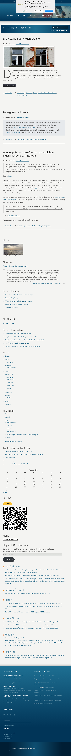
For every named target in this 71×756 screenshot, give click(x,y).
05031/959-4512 (8, 736)
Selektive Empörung (11, 298)
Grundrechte (9, 362)
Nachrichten (8, 226)
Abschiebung (21, 93)
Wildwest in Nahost (11, 307)
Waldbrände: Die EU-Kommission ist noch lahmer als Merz (23, 625)
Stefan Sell (10, 651)
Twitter (7, 323)
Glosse (7, 359)
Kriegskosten (52, 93)
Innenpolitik (8, 93)
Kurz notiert (8, 139)
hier (36, 188)
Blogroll (55, 1)
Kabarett (7, 371)
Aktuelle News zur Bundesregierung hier (16, 266)
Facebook (10, 323)
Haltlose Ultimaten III (33, 346)
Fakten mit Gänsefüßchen (24, 334)
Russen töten (9, 638)
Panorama (8, 392)
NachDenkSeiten (13, 566)
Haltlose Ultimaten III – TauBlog (42, 695)
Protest (35, 139)
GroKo (35, 93)
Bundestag (29, 93)
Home (52, 30)
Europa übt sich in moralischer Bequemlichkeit (29, 340)
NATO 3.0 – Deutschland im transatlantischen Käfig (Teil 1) (23, 575)
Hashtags (10, 382)
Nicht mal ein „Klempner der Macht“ (16, 304)
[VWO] (25, 11)
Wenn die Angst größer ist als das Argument (19, 301)
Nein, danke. (38, 11)
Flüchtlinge (39, 226)
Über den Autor (10, 458)
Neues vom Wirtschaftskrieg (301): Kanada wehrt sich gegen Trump (26, 628)
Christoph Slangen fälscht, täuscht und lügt (18, 451)
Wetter (9, 388)
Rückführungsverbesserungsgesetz (25, 127)
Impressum (10, 1)
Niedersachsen (11, 367)
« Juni (5, 492)
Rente (9, 397)
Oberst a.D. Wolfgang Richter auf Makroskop (46, 283)
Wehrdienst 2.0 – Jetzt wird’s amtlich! (26, 337)
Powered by (20, 11)
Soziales (7, 395)
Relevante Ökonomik (14, 590)
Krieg (46, 93)
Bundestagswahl (12, 422)
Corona (9, 425)
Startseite (4, 1)
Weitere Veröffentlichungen (13, 441)
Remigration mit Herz (14, 132)
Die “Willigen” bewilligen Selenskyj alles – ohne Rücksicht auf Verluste (27, 622)
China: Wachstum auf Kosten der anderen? (18, 612)
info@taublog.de (8, 738)
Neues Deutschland (14, 216)
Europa (7, 356)
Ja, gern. (49, 11)
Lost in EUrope (12, 618)
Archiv (61, 1)
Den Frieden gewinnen (12, 461)
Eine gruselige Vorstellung (45, 703)
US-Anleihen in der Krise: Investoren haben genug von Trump (24, 603)
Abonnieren (9, 559)
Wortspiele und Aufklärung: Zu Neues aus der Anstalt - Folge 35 (25, 454)
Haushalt (41, 93)
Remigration (42, 139)
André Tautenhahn (22, 44)
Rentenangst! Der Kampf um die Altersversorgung (22, 434)
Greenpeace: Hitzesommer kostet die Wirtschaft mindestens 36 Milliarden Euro (30, 606)
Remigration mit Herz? (16, 112)
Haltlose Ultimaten (56, 700)
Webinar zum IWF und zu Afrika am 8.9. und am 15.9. (22, 593)
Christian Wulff (30, 226)
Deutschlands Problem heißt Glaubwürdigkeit (19, 295)
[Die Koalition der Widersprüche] (29, 57)
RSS (4, 323)
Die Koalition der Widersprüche (21, 38)
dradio (10, 176)
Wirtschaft (8, 404)
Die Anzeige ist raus (23, 343)
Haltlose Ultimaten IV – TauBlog (15, 346)
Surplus (8, 599)
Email (13, 323)
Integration (47, 226)
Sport (6, 401)
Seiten (7, 420)
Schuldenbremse (22, 95)
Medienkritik (9, 374)
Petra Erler (10, 634)
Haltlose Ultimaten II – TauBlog (42, 700)
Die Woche (10, 379)
